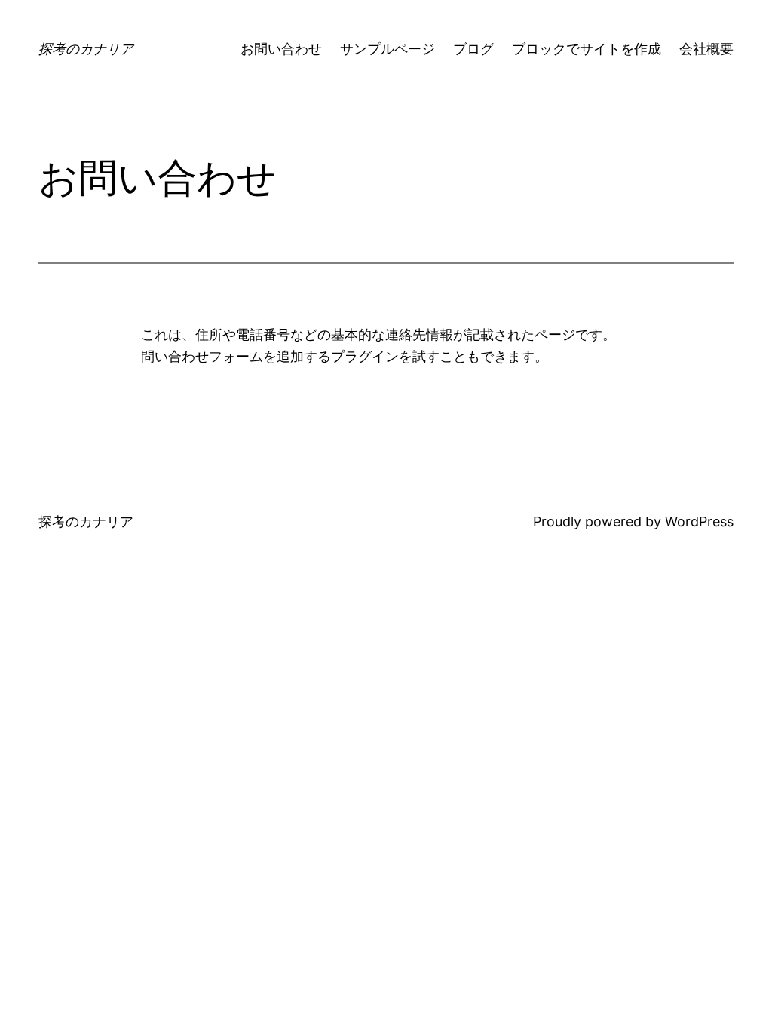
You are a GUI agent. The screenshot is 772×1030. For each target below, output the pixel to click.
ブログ (473, 49)
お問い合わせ (281, 49)
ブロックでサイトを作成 (586, 49)
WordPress (699, 521)
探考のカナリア (85, 49)
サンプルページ (387, 49)
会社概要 (706, 49)
